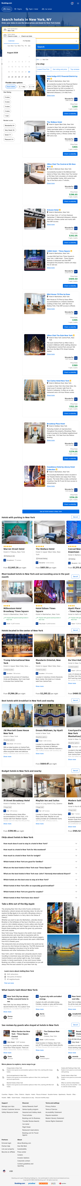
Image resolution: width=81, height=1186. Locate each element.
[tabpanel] (19, 67)
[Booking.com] (7, 3)
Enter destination (13, 29)
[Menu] (78, 3)
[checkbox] (29, 56)
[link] (11, 97)
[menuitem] (7, 9)
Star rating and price (60, 69)
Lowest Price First (43, 69)
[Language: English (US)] (4, 1171)
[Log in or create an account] (72, 3)
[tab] (11, 41)
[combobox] (41, 31)
